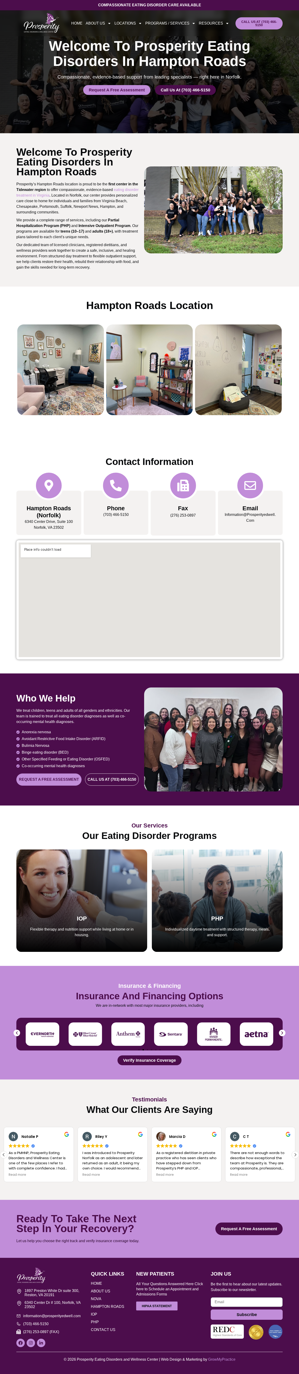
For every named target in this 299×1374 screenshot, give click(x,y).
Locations (125, 23)
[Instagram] (31, 1343)
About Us (95, 23)
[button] (17, 1033)
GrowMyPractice (221, 1359)
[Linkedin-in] (41, 1343)
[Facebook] (20, 1343)
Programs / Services (167, 23)
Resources (211, 23)
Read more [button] (17, 1175)
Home (76, 23)
